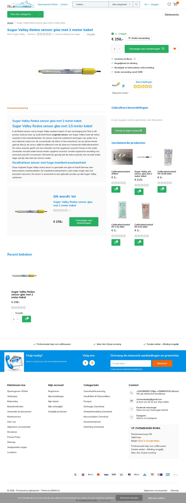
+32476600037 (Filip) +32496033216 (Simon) (157, 391)
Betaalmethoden (15, 406)
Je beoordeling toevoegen (67, 34)
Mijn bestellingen (56, 396)
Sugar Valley (19, 34)
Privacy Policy (13, 437)
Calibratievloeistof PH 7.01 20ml (120, 225)
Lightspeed (33, 490)
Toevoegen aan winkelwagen (84, 221)
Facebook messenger (146, 407)
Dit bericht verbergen (129, 498)
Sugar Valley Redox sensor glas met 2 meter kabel (23, 294)
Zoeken (136, 4)
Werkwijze (12, 396)
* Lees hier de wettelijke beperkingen (126, 369)
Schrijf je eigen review (127, 130)
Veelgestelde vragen (17, 447)
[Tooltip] (135, 59)
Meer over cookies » (156, 498)
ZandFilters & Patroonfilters (97, 396)
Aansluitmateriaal (92, 421)
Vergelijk (19, 313)
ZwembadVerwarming (94, 391)
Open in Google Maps (148, 440)
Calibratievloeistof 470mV (120, 172)
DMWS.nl (55, 490)
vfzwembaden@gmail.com (149, 399)
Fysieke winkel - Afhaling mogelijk (163, 344)
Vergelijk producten (57, 411)
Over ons (11, 421)
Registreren (53, 391)
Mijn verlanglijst (55, 406)
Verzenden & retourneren (19, 411)
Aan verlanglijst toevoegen (175, 49)
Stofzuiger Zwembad (94, 406)
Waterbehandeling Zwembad (98, 411)
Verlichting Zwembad (94, 427)
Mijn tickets (53, 401)
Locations (12, 452)
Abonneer (162, 363)
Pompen (88, 401)
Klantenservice (172, 14)
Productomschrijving (17, 108)
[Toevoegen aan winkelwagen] (26, 319)
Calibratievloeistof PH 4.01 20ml (144, 225)
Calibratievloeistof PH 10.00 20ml (167, 172)
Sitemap (11, 442)
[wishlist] (169, 4)
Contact (64, 4)
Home (10, 23)
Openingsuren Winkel (48, 4)
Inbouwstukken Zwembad (96, 416)
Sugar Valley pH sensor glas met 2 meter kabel (143, 173)
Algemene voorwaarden (19, 427)
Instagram (92, 363)
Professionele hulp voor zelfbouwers (54, 344)
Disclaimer (12, 432)
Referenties (12, 401)
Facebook (85, 363)
